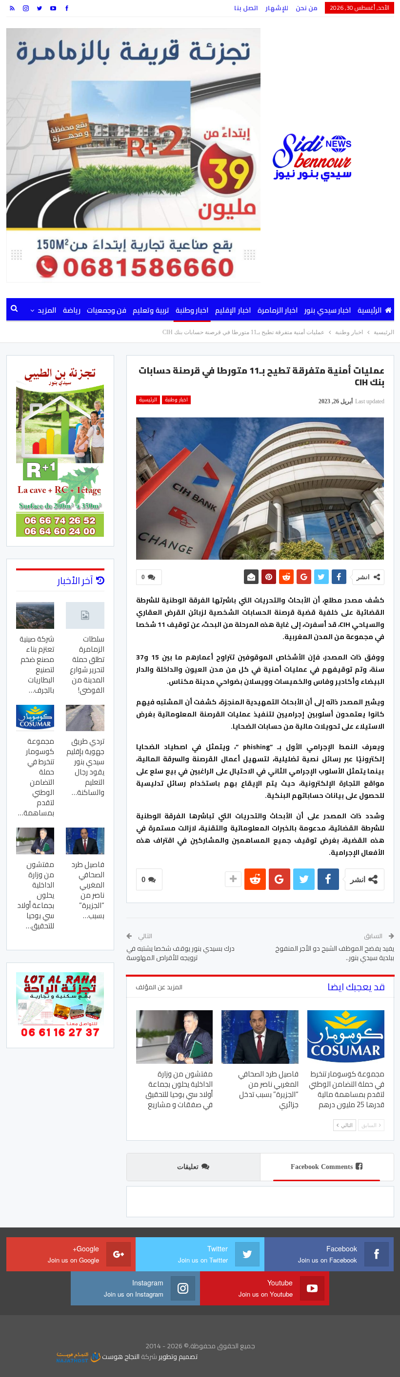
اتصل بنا (246, 8)
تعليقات (188, 1166)
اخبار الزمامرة (278, 310)
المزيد (47, 310)
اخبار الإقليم (233, 310)
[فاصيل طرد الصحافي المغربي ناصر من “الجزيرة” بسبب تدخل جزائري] (260, 1037)
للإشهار (276, 8)
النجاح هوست (120, 1356)
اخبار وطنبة (192, 310)
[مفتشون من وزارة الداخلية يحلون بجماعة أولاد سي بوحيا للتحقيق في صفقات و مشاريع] (174, 1037)
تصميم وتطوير (178, 1356)
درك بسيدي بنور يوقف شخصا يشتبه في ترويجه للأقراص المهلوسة (180, 953)
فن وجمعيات (106, 310)
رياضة (71, 310)
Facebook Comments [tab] (322, 1166)
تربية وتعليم (151, 310)
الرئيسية (370, 310)
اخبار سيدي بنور (327, 310)
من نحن (307, 8)
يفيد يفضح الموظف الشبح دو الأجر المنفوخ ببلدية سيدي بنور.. (334, 953)
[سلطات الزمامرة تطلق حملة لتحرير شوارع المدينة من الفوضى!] (85, 615)
